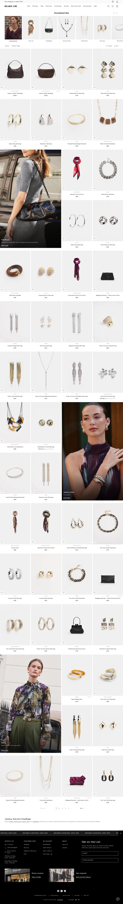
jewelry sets (17, 821)
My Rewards (47, 844)
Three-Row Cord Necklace (15, 447)
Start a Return (47, 851)
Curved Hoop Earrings (46, 598)
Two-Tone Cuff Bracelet (107, 699)
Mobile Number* (88, 860)
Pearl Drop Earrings (46, 346)
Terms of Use (66, 895)
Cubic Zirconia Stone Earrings (46, 649)
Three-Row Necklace (46, 800)
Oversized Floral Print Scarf (77, 295)
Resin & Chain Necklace (107, 144)
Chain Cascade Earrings (15, 396)
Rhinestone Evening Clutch (77, 649)
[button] (114, 13)
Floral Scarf (15, 548)
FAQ (25, 854)
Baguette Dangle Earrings (77, 346)
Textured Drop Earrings (108, 93)
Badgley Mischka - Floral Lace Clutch (108, 295)
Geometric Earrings (46, 144)
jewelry (11, 821)
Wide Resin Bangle (15, 295)
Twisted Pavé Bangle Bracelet (76, 144)
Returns (26, 847)
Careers (64, 847)
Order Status (47, 847)
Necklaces (84, 41)
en (76, 899)
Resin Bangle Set (77, 699)
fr (78, 899)
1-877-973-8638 (12, 847)
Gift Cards (46, 854)
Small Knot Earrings (108, 750)
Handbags (49, 41)
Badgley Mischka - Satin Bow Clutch (77, 800)
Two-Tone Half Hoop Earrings (15, 649)
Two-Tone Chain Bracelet (77, 598)
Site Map (76, 895)
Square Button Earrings (77, 93)
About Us (65, 844)
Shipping (26, 844)
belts (28, 821)
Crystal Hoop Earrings (15, 598)
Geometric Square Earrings (108, 649)
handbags (35, 821)
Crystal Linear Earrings (46, 497)
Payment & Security (30, 851)
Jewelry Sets (67, 41)
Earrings (102, 41)
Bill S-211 (86, 895)
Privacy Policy (54, 895)
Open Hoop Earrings (15, 144)
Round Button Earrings (108, 245)
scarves (24, 821)
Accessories (13, 41)
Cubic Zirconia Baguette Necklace (46, 396)
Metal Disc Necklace (107, 194)
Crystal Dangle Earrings (15, 346)
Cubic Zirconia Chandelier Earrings (77, 396)
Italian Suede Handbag (46, 93)
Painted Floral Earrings (108, 396)
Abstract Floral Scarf (77, 194)
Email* (85, 853)
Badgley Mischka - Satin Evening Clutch (107, 598)
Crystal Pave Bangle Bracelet (15, 497)
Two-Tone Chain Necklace (108, 548)
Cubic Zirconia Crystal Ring (107, 346)
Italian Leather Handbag (15, 93)
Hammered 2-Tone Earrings (46, 447)
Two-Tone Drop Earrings (107, 800)
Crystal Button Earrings (46, 295)
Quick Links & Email (11, 851)
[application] (118, 899)
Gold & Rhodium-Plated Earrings (77, 548)
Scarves (31, 41)
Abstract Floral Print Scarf (46, 548)
